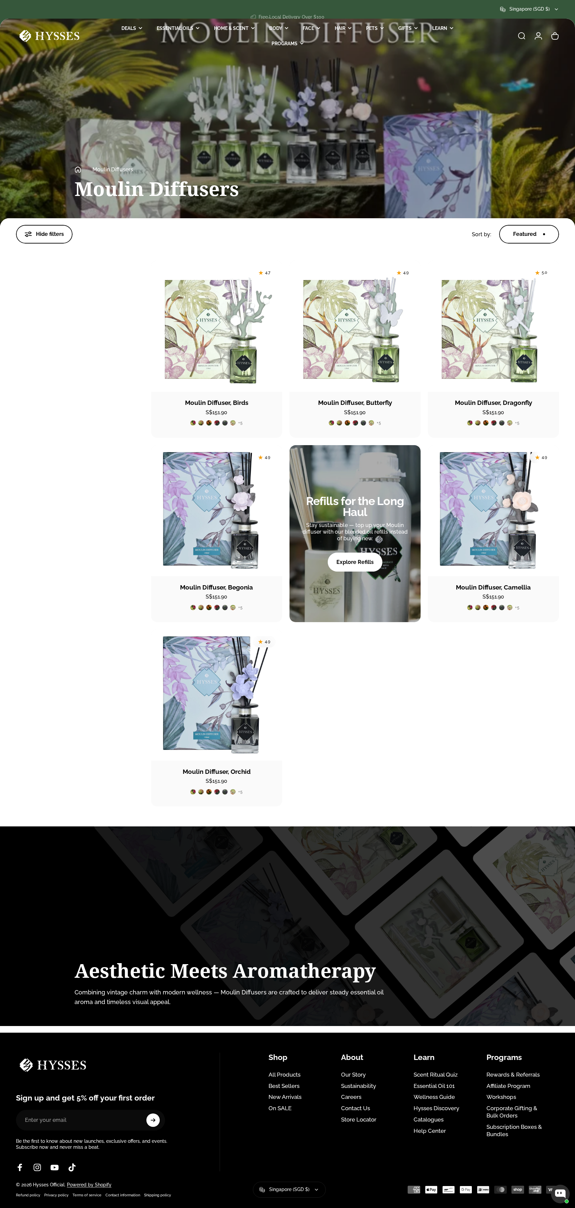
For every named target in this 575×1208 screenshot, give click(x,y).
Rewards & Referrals (513, 1074)
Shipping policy (157, 1195)
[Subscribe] (153, 1120)
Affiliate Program (508, 1086)
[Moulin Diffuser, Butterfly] (355, 326)
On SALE (280, 1108)
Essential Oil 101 (434, 1086)
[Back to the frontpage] (78, 169)
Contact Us (355, 1108)
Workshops (501, 1097)
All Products (284, 1074)
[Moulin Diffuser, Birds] (216, 326)
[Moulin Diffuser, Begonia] (216, 510)
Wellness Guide (434, 1097)
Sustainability (358, 1086)
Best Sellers (284, 1086)
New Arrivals (285, 1097)
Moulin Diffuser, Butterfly (355, 403)
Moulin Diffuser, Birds (216, 403)
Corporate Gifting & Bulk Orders (511, 1112)
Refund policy (28, 1195)
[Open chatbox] (560, 1194)
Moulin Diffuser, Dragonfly (493, 403)
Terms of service (87, 1195)
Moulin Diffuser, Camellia (493, 587)
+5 (240, 423)
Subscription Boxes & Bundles (514, 1130)
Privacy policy (56, 1195)
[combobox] (529, 9)
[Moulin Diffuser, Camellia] (493, 510)
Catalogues (429, 1119)
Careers (351, 1097)
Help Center (430, 1130)
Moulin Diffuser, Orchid (217, 772)
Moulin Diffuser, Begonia (216, 587)
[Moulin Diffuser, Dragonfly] (493, 326)
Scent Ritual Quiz (436, 1074)
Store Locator (358, 1119)
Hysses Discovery (436, 1108)
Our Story (353, 1074)
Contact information (122, 1195)
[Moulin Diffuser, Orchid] (216, 695)
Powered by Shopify (89, 1184)
